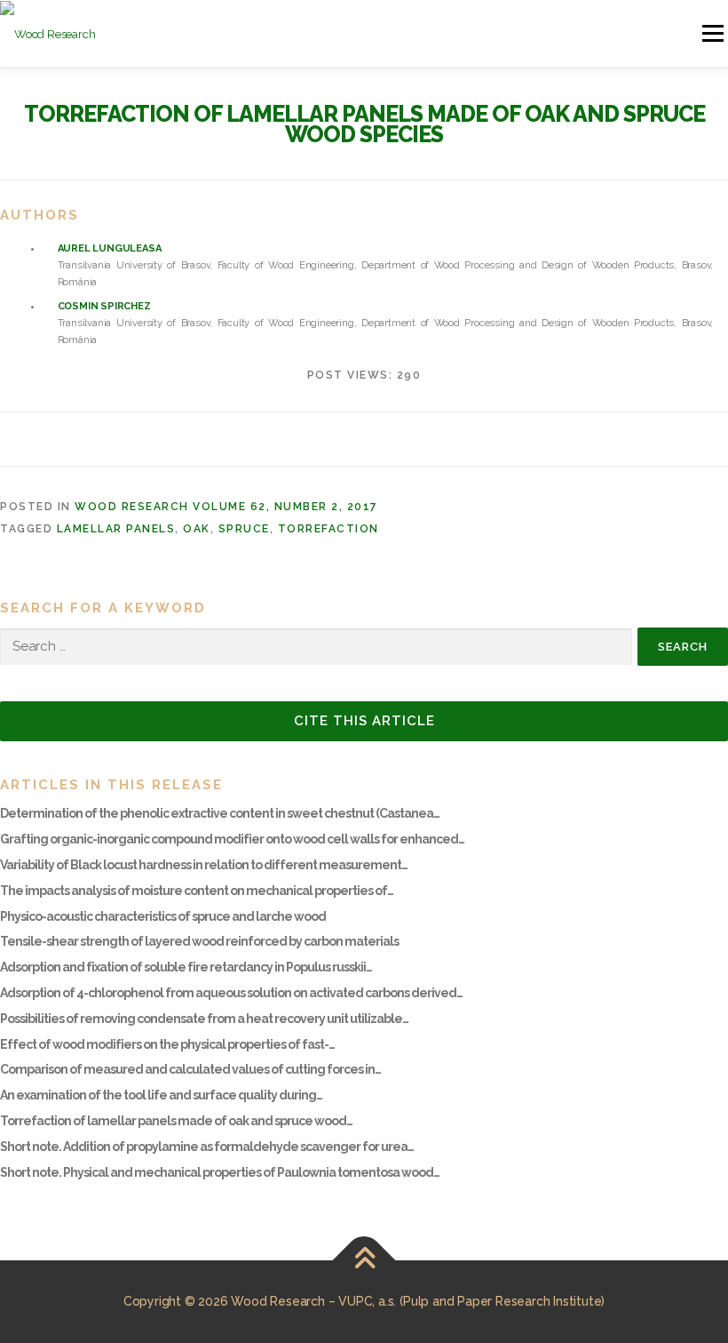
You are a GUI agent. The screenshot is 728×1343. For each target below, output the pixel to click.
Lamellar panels (116, 529)
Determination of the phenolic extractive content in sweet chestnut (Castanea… (219, 813)
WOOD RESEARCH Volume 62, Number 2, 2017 (226, 506)
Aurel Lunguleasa (110, 248)
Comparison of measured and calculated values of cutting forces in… (190, 1069)
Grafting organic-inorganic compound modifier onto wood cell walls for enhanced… (232, 839)
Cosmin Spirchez (104, 306)
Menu (711, 33)
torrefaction (328, 529)
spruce (244, 529)
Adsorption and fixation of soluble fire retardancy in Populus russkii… (186, 967)
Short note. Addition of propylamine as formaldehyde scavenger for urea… (207, 1146)
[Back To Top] (364, 1259)
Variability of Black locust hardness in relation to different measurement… (204, 865)
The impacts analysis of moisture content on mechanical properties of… (196, 890)
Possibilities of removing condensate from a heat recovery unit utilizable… (204, 1018)
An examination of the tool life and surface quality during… (161, 1095)
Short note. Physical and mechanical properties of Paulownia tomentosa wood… (219, 1172)
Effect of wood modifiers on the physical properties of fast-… (167, 1044)
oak (196, 529)
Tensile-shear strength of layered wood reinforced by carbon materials (199, 941)
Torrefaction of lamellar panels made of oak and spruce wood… (176, 1121)
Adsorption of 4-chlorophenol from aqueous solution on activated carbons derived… (231, 993)
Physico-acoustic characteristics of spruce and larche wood (163, 916)
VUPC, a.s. (367, 1301)
